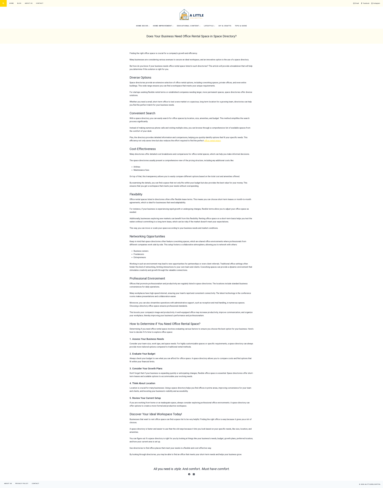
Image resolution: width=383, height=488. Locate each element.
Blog (19, 3)
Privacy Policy (21, 483)
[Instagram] (194, 474)
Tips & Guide (241, 26)
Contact (39, 3)
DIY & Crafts (225, 26)
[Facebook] (189, 474)
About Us (29, 3)
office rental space (212, 140)
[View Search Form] (3, 3)
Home (11, 3)
